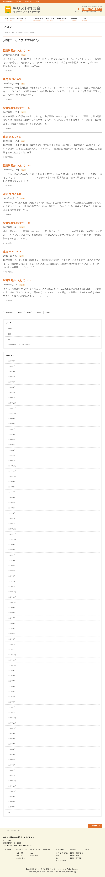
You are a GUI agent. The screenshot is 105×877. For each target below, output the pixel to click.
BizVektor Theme (53, 872)
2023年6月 (11, 560)
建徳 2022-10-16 (12, 194)
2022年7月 (11, 618)
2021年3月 (11, 702)
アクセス (88, 850)
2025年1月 (11, 461)
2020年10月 (12, 728)
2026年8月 (11, 361)
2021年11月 (12, 660)
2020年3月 (11, 765)
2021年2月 (11, 707)
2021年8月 (11, 676)
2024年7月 (11, 492)
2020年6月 (11, 749)
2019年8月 (11, 802)
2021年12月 (12, 655)
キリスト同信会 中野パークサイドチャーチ (49, 869)
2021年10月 (12, 665)
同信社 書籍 (74, 855)
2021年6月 (11, 686)
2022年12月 (12, 592)
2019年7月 (11, 807)
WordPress (41, 872)
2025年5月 (11, 440)
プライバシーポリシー (12, 830)
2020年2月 (11, 770)
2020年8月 (11, 739)
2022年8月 (11, 613)
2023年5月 (11, 566)
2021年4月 (11, 697)
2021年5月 (11, 691)
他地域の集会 (20, 858)
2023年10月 (12, 539)
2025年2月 (11, 455)
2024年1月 (11, 524)
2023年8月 (11, 550)
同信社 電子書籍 (76, 858)
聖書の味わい (60, 850)
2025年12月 (12, 403)
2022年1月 (11, 649)
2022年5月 (11, 628)
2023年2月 (11, 581)
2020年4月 (11, 760)
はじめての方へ (35, 850)
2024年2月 (11, 518)
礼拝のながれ (34, 855)
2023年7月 (11, 555)
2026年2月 (11, 392)
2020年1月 (11, 775)
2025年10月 (12, 413)
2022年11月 (12, 597)
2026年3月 (11, 387)
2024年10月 (12, 476)
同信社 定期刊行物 (76, 853)
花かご (23, 55)
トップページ (7, 850)
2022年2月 (11, 644)
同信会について (21, 850)
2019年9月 (11, 796)
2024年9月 (11, 482)
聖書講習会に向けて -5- (16, 108)
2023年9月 (11, 545)
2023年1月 (11, 587)
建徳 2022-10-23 (12, 136)
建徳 (22, 84)
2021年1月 (11, 712)
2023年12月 (12, 529)
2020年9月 (11, 733)
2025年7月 (11, 429)
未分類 (10, 329)
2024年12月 (12, 466)
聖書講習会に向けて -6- (16, 50)
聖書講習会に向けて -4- (16, 165)
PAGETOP (96, 826)
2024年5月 (11, 503)
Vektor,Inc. (64, 872)
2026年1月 (11, 398)
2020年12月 (12, 718)
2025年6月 (11, 434)
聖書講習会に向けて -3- (16, 223)
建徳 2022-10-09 (12, 251)
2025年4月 (11, 445)
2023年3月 (11, 576)
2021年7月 (11, 681)
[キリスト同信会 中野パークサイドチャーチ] (23, 10)
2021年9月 (11, 670)
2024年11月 (12, 471)
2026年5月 (11, 377)
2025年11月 (12, 408)
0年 (9, 812)
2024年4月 (11, 508)
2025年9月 (11, 419)
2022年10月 (12, 602)
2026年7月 (11, 366)
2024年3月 (11, 513)
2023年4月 (11, 571)
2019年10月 (12, 791)
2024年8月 (11, 487)
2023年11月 (12, 534)
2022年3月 (11, 639)
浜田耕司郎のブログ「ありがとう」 (20, 344)
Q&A (31, 853)
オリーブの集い (61, 860)
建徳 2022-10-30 (12, 79)
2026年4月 (11, 382)
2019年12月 (12, 781)
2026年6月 (11, 371)
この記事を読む (8, 70)
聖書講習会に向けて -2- (16, 280)
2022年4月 (11, 634)
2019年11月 (12, 786)
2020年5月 (11, 754)
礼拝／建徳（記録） (62, 853)
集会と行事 (46, 850)
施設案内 (19, 855)
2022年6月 (11, 623)
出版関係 (73, 850)
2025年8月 (11, 424)
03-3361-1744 (92, 9)
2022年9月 (11, 608)
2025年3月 (11, 450)
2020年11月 (12, 723)
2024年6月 (11, 497)
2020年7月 (11, 744)
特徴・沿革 (19, 853)
